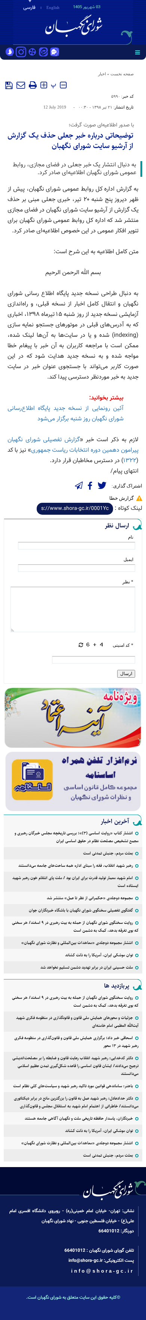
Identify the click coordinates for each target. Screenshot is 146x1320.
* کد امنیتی (123, 645)
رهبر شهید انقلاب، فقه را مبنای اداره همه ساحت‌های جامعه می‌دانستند (75, 865)
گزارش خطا (121, 498)
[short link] (75, 509)
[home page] (103, 21)
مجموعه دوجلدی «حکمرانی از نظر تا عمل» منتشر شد (90, 898)
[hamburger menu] (137, 52)
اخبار (102, 74)
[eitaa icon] (43, 52)
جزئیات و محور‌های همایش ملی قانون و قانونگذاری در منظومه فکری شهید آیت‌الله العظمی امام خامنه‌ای (77, 1022)
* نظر (127, 581)
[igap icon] (54, 52)
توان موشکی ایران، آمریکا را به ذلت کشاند (99, 955)
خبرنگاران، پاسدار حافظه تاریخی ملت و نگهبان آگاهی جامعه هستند (79, 1118)
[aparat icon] (32, 52)
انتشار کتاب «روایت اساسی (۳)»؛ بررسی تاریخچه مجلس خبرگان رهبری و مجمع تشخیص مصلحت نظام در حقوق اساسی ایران (77, 837)
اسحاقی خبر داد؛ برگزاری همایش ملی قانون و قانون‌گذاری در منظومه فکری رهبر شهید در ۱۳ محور (76, 1042)
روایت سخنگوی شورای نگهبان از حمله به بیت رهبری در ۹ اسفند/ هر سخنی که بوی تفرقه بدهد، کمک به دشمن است (75, 926)
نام (130, 537)
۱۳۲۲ (129, 460)
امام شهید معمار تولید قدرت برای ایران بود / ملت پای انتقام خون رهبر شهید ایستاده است (75, 882)
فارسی (29, 8)
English (53, 7)
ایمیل (128, 559)
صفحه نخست (122, 74)
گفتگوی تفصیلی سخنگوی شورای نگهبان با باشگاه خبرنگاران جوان (81, 910)
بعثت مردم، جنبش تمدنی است (108, 853)
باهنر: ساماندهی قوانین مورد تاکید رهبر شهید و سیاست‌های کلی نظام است (73, 1086)
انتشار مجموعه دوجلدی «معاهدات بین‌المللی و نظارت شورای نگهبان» (77, 943)
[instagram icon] (21, 52)
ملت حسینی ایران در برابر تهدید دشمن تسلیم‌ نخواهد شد (86, 967)
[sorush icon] (9, 52)
